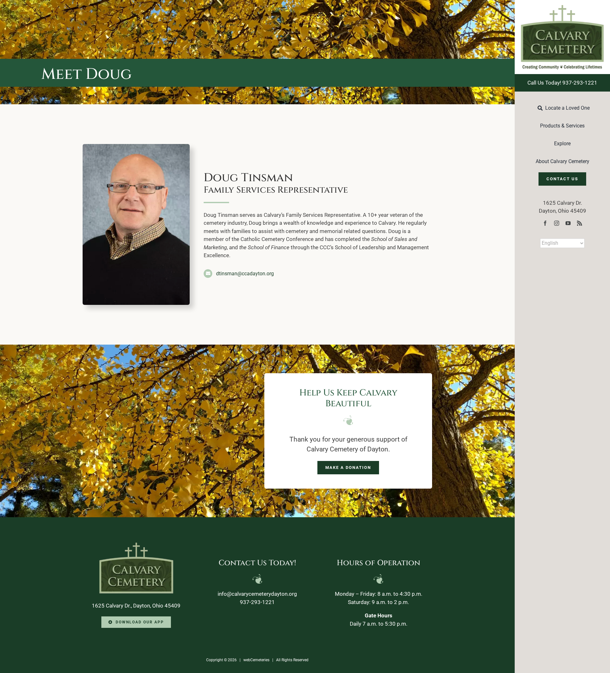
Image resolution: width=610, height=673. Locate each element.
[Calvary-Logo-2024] (562, 7)
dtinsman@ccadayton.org (245, 274)
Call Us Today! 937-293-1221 (562, 82)
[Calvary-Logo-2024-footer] (136, 545)
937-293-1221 (257, 602)
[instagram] (556, 223)
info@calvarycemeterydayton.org (257, 594)
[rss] (579, 223)
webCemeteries (256, 660)
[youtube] (568, 223)
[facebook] (545, 223)
